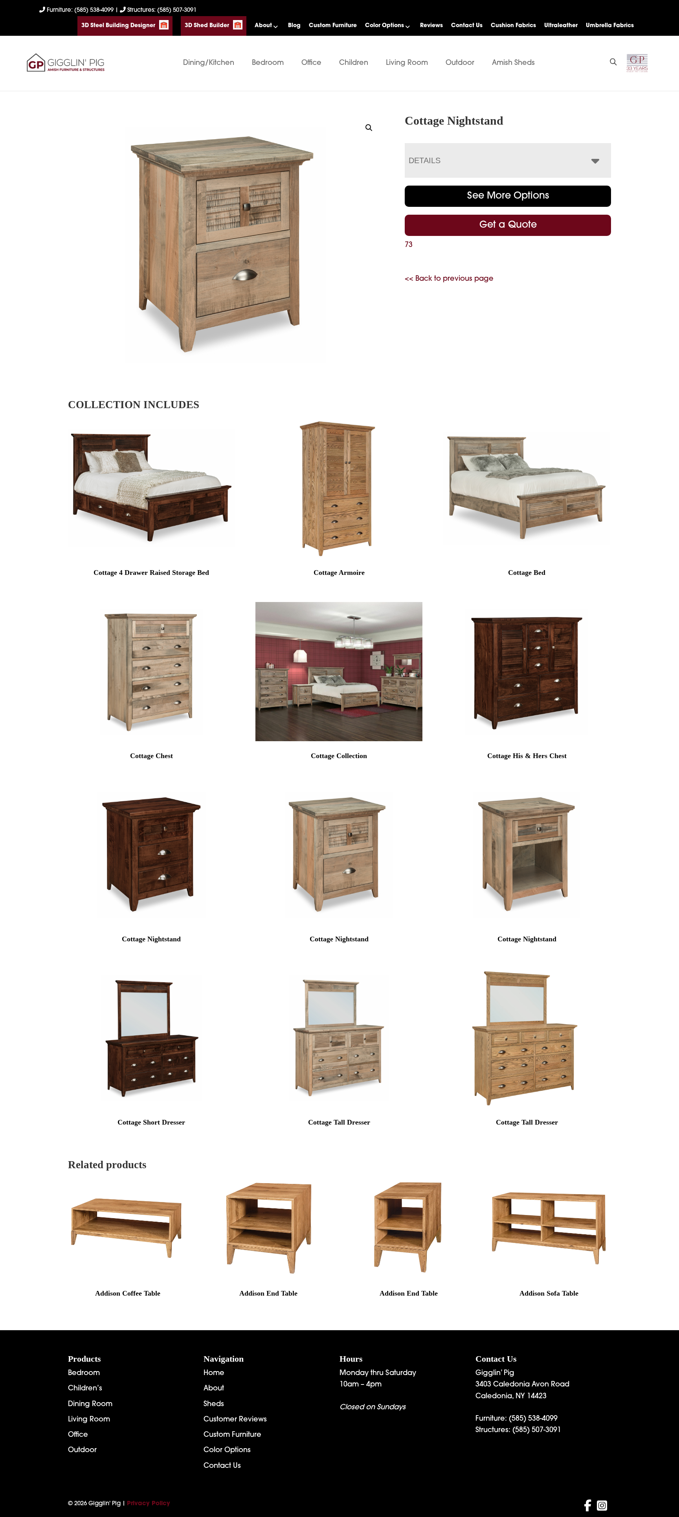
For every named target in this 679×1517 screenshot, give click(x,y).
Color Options (384, 26)
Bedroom (268, 63)
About (263, 26)
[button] (369, 128)
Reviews (431, 26)
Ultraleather (561, 26)
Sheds (214, 1404)
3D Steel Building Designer (118, 26)
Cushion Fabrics (513, 26)
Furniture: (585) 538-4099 (80, 10)
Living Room (407, 63)
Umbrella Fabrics (610, 26)
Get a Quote (508, 225)
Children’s (85, 1388)
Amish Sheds (513, 63)
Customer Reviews (235, 1419)
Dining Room (90, 1404)
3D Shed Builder (207, 26)
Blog (294, 26)
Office (311, 63)
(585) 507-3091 (536, 1430)
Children (353, 63)
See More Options (508, 196)
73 (409, 245)
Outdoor (460, 63)
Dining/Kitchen (208, 63)
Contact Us (467, 26)
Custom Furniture (333, 26)
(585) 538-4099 (533, 1419)
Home (214, 1373)
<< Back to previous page (449, 279)
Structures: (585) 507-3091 (161, 10)
